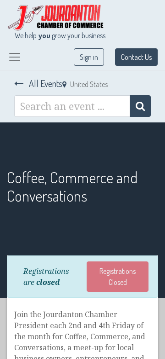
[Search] (140, 106)
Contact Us (136, 57)
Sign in (89, 57)
